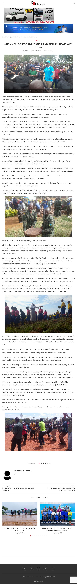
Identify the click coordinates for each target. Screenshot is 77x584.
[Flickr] (45, 568)
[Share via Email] (49, 463)
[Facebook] (24, 568)
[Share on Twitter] (45, 463)
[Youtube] (52, 568)
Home (3, 37)
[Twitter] (31, 568)
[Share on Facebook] (43, 463)
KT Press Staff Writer (35, 50)
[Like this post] (41, 463)
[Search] (74, 3)
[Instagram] (38, 568)
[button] (5, 519)
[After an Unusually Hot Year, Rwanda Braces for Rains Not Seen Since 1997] (19, 514)
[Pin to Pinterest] (47, 463)
